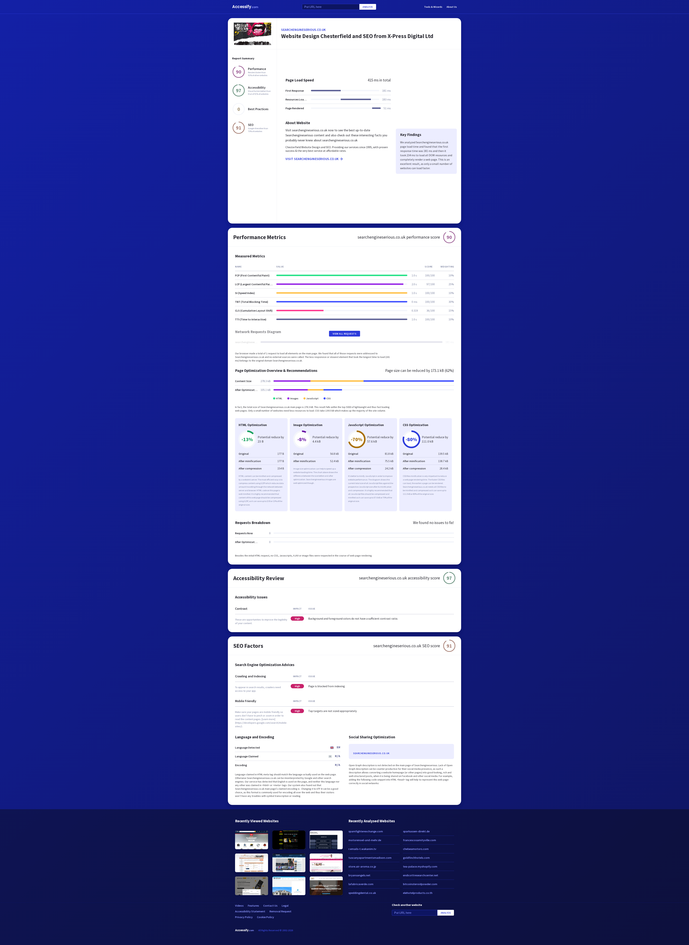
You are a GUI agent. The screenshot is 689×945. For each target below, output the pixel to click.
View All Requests (345, 333)
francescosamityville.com (419, 840)
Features (253, 905)
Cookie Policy (265, 917)
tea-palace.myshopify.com (420, 866)
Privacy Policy (244, 917)
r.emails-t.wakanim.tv (362, 849)
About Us (452, 6)
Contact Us (270, 905)
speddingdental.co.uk (362, 893)
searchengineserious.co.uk (303, 30)
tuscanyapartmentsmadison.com (370, 857)
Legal (285, 905)
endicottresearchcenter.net (420, 875)
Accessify (245, 7)
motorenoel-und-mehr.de (364, 840)
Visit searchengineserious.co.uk (312, 159)
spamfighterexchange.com (365, 831)
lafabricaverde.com (360, 884)
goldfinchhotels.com (416, 857)
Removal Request (280, 911)
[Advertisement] (369, 62)
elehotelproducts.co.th (417, 893)
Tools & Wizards (433, 6)
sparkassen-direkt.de (416, 831)
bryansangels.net (359, 875)
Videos (239, 905)
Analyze (368, 6)
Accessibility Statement (250, 911)
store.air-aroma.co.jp (362, 866)
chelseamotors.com (416, 849)
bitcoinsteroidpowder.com (420, 884)
